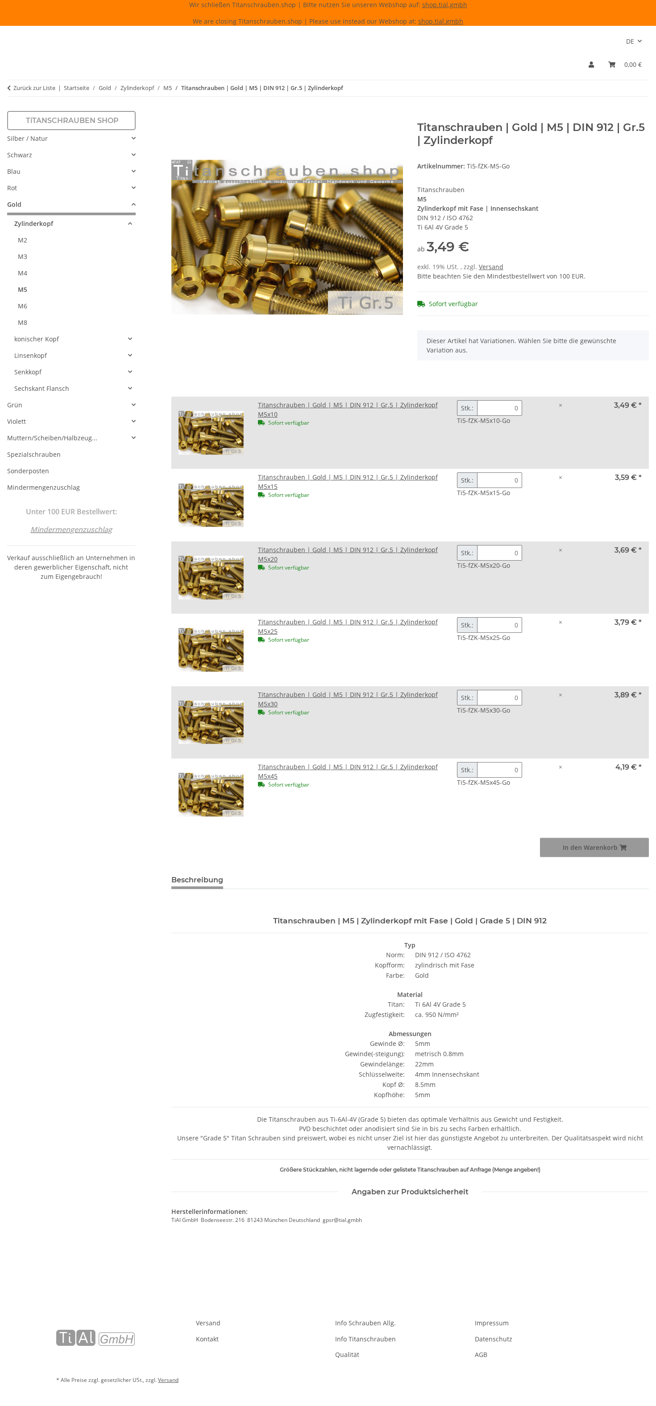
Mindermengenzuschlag (43, 487)
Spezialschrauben (34, 454)
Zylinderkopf (33, 223)
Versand (491, 266)
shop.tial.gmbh (444, 4)
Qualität (347, 1354)
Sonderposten (28, 471)
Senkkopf (28, 372)
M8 (22, 322)
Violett (16, 421)
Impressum (492, 1323)
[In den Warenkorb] (178, 116)
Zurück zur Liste (34, 88)
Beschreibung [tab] (197, 880)
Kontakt (207, 1339)
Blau (14, 171)
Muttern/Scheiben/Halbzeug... (52, 438)
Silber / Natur (27, 138)
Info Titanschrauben (365, 1339)
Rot (12, 188)
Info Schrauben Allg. (365, 1323)
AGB (481, 1354)
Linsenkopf (30, 355)
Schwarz (19, 155)
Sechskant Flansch (41, 388)
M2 (22, 240)
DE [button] (630, 41)
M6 (22, 306)
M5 (22, 289)
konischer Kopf (36, 339)
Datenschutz (493, 1339)
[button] (591, 64)
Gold (14, 204)
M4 (22, 273)
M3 (22, 256)
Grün (14, 405)
